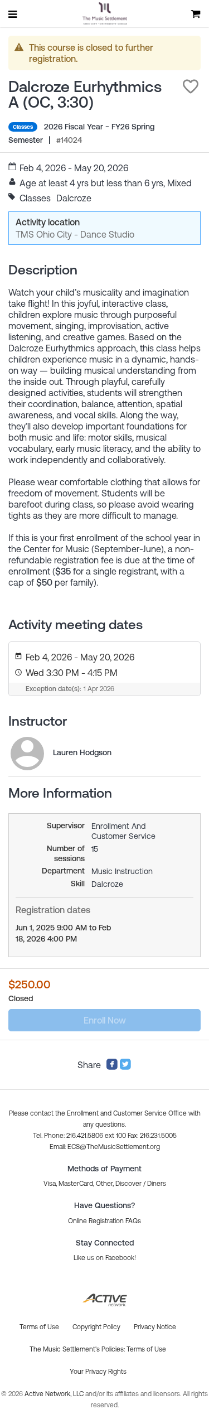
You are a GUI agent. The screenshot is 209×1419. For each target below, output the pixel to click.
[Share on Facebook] (112, 1067)
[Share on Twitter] (125, 1067)
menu (13, 14)
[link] (27, 753)
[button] (190, 86)
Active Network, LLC (55, 1394)
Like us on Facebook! (105, 1258)
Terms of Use (146, 1349)
